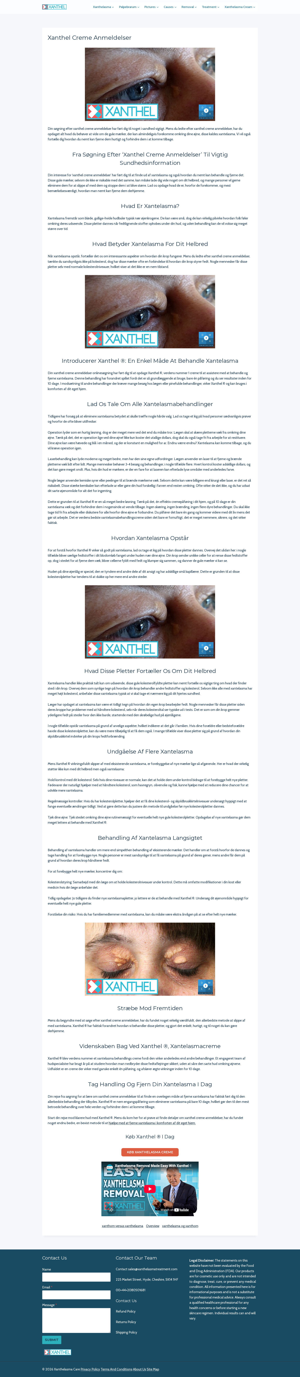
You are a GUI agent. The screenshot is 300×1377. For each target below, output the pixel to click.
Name (46, 1269)
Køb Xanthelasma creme (150, 1152)
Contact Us (126, 1300)
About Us (139, 1369)
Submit (52, 1340)
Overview (152, 1226)
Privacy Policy (90, 1369)
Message (49, 1305)
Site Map (153, 1369)
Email (47, 1287)
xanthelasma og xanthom (180, 1226)
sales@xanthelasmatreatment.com (152, 1269)
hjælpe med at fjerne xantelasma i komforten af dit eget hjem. (152, 1123)
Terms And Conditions (116, 1369)
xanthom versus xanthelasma (122, 1226)
